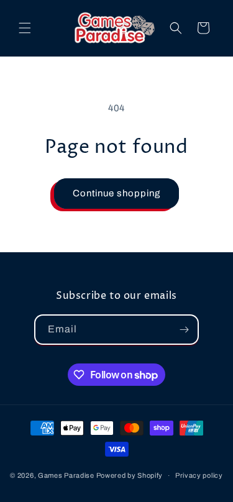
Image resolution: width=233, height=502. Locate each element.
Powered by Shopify (129, 475)
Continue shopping (116, 193)
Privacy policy (199, 475)
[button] (25, 28)
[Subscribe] (184, 329)
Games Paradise (66, 475)
